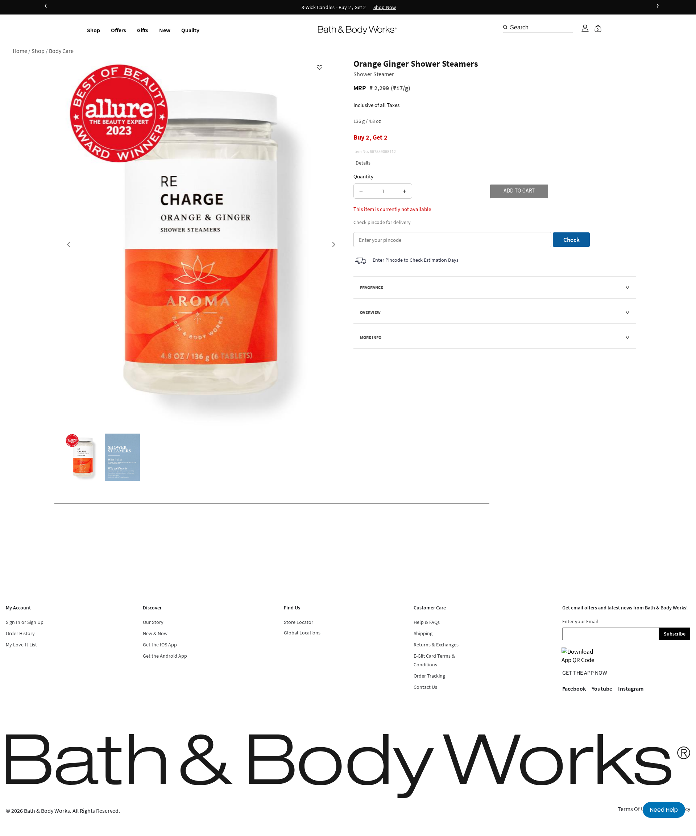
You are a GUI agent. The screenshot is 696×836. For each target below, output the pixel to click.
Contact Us (425, 687)
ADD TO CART (519, 191)
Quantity (363, 176)
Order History (20, 633)
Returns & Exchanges (436, 644)
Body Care (61, 50)
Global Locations (302, 632)
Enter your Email (580, 621)
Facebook (574, 688)
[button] (585, 28)
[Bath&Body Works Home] (357, 30)
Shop (93, 30)
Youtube (602, 688)
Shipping (423, 633)
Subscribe (674, 633)
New (164, 30)
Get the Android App (165, 656)
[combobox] (538, 27)
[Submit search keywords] (505, 27)
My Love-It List (21, 644)
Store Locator (298, 622)
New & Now (155, 633)
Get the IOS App (160, 644)
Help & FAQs (427, 622)
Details (363, 163)
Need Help (664, 810)
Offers (118, 30)
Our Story (153, 622)
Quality (190, 30)
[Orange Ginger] (82, 457)
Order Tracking (429, 675)
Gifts (142, 30)
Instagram (630, 688)
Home (20, 50)
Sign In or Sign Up (25, 622)
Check (571, 240)
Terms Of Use (634, 808)
